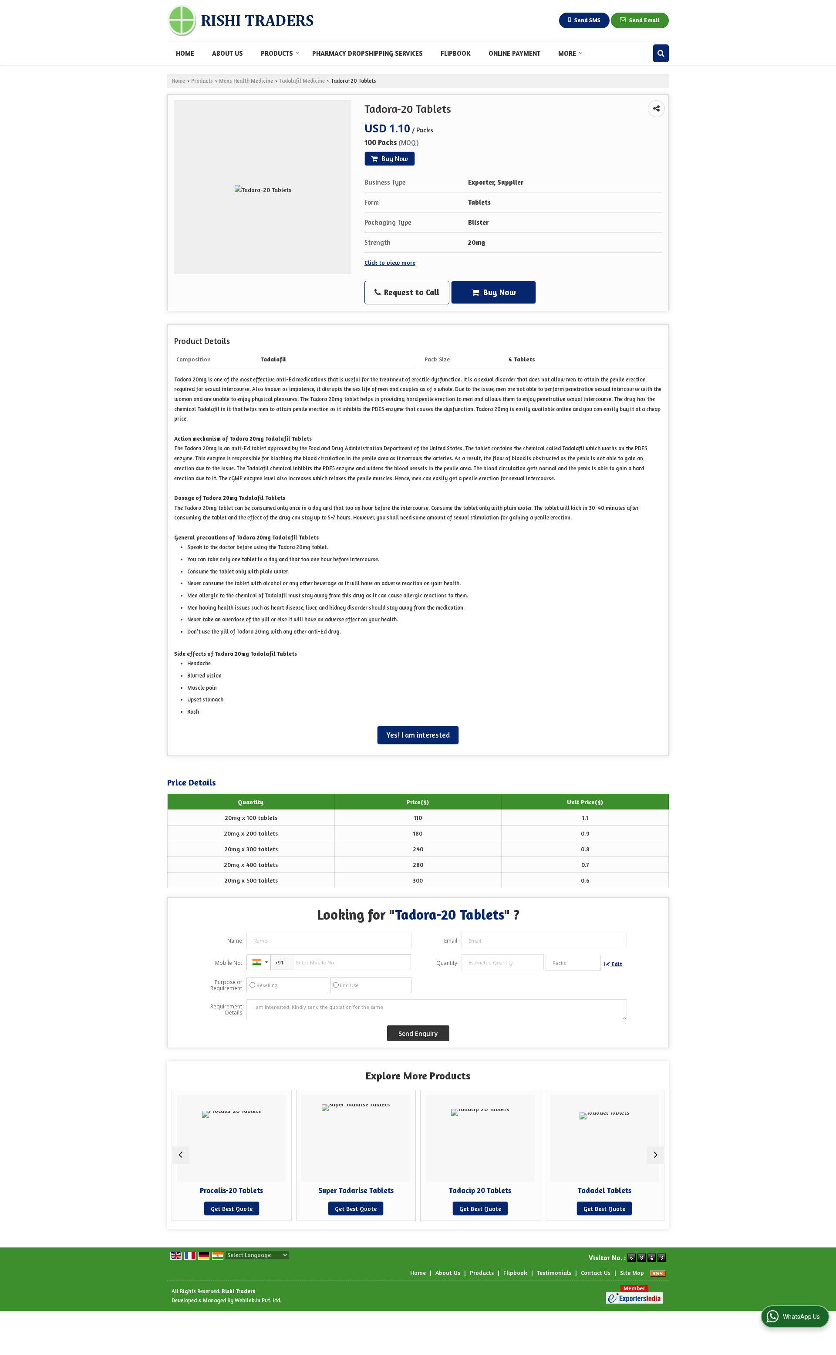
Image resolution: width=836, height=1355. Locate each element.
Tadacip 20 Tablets (398, 1190)
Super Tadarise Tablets (274, 1190)
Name (234, 940)
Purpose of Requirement (226, 985)
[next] (655, 1155)
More (567, 53)
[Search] (661, 53)
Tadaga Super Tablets (647, 1190)
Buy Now (394, 159)
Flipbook (456, 53)
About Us (227, 53)
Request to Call (410, 292)
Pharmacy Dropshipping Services (367, 53)
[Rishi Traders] (240, 20)
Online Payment (514, 53)
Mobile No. (228, 963)
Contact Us (595, 1272)
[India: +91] (258, 962)
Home (185, 53)
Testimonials (554, 1272)
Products (277, 53)
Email (450, 940)
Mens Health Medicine (246, 81)
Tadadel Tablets (522, 1190)
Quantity (446, 963)
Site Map (632, 1272)
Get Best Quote (274, 1208)
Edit (616, 964)
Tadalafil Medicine (302, 81)
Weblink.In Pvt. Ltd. (258, 1300)
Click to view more (389, 262)
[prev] (180, 1155)
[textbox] (573, 963)
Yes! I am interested (418, 735)
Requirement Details (226, 1010)
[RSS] (658, 1272)
